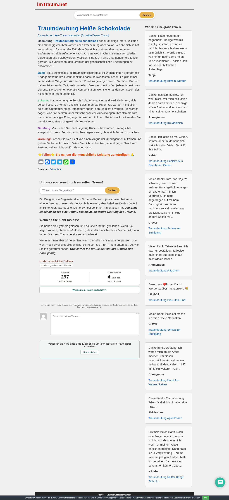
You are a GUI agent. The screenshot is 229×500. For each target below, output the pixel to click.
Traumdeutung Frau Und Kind (166, 300)
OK (205, 498)
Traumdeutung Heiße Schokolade (84, 28)
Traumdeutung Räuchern (163, 270)
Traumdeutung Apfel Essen (165, 418)
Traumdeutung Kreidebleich (165, 123)
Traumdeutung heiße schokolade (76, 40)
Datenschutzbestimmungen (119, 495)
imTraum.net (52, 4)
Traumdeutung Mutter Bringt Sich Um (165, 479)
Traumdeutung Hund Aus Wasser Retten (163, 382)
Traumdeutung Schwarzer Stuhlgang (164, 230)
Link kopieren (89, 352)
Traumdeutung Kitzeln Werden (167, 80)
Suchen (147, 15)
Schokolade (55, 169)
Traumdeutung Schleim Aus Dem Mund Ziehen (165, 163)
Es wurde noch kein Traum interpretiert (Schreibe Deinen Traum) (73, 35)
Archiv (101, 495)
